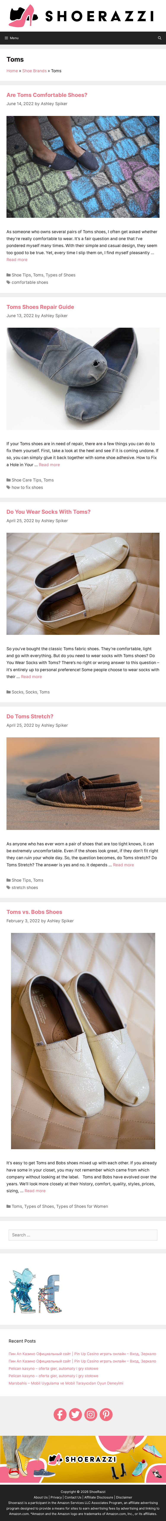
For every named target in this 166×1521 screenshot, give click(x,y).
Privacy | (57, 1497)
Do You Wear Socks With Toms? (48, 512)
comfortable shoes (30, 282)
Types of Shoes (60, 275)
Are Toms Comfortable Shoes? (46, 95)
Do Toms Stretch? (29, 716)
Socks (17, 692)
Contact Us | (74, 1497)
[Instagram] (90, 1414)
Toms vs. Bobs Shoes (34, 912)
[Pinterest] (106, 1414)
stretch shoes (25, 887)
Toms (38, 275)
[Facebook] (60, 1414)
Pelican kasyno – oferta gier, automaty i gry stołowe (53, 1368)
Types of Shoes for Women (82, 1206)
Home (12, 70)
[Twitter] (75, 1414)
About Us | (42, 1497)
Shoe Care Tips (26, 480)
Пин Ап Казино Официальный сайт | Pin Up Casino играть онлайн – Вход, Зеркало (82, 1354)
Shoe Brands (34, 70)
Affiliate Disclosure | (99, 1497)
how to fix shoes (27, 487)
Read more (16, 259)
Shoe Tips (21, 275)
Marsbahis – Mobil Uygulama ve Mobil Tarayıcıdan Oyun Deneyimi (66, 1383)
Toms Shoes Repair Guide (40, 307)
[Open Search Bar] (159, 38)
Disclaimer (124, 1497)
